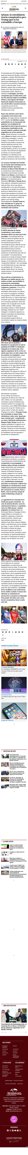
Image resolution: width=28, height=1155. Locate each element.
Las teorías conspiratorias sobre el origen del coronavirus (13, 28)
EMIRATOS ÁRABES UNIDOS (16, 3)
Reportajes (5, 1053)
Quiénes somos (8, 1080)
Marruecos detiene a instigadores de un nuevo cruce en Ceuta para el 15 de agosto (18, 860)
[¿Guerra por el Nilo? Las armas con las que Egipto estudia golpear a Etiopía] (5, 866)
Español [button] (24, 1)
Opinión (4, 1054)
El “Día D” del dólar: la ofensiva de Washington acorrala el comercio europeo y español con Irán (18, 780)
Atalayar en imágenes (5, 1075)
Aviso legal (20, 1083)
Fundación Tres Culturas (19, 1070)
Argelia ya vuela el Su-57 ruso (17, 852)
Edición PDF (5, 1066)
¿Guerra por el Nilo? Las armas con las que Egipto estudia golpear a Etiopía (17, 867)
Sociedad (15, 1051)
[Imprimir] (8, 64)
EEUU (2, 640)
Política (15, 1046)
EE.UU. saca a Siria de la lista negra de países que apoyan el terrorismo (17, 773)
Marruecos (5, 1049)
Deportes (15, 1053)
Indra (16, 1074)
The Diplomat (18, 1076)
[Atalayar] (14, 8)
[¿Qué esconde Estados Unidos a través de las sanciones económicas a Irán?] (5, 846)
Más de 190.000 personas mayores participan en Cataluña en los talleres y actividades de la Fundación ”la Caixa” (18, 766)
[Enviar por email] (5, 64)
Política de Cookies (18, 1080)
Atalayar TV (5, 1067)
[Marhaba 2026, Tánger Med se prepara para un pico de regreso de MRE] (5, 786)
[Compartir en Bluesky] (18, 64)
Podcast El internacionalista (6, 1072)
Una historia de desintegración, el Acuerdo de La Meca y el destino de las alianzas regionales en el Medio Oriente (18, 757)
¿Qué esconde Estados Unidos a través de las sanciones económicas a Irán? (17, 847)
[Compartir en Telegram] (22, 64)
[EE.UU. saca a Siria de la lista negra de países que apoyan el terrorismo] (5, 773)
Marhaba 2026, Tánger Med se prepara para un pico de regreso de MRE (18, 786)
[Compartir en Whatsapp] (25, 67)
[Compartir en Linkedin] (25, 64)
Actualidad (15, 1049)
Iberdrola (17, 1072)
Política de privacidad (10, 1083)
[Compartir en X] (15, 64)
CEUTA (8, 3)
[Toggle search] (25, 8)
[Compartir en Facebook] (12, 64)
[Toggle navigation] (2, 8)
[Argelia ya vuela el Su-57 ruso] (5, 853)
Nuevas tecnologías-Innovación (16, 1056)
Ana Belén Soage (5, 59)
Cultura (4, 1051)
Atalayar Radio (6, 1069)
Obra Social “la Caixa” (19, 1066)
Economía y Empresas (5, 1046)
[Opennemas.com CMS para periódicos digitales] (14, 1139)
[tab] (5, 1032)
